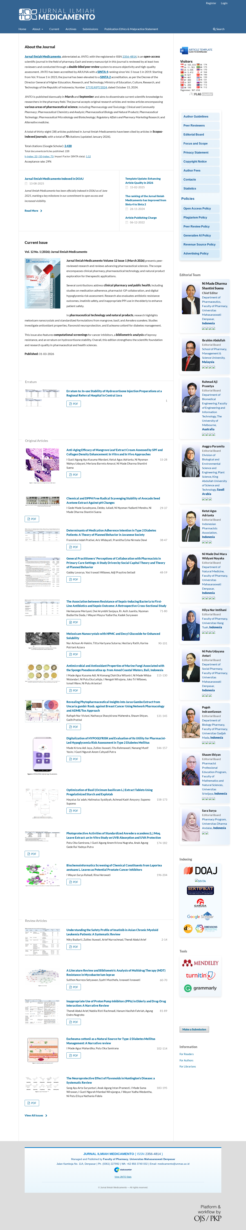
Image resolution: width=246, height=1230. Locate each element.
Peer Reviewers (194, 125)
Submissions (90, 29)
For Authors (186, 1060)
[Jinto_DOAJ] (200, 871)
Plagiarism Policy (195, 217)
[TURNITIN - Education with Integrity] (200, 976)
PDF (75, 403)
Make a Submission (194, 1029)
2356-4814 (129, 56)
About (36, 29)
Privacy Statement (196, 152)
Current (54, 29)
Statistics (190, 188)
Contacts (190, 179)
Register (211, 3)
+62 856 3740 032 (137, 1163)
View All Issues (34, 1115)
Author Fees (192, 170)
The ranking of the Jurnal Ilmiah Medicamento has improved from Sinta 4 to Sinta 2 (145, 200)
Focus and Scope (196, 143)
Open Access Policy (197, 208)
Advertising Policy (196, 253)
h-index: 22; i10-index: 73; (39, 156)
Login (224, 3)
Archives (71, 29)
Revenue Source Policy (200, 244)
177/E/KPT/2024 (96, 87)
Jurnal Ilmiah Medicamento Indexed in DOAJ (54, 178)
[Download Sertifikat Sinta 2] (200, 891)
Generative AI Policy (197, 235)
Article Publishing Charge (141, 217)
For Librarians (188, 1066)
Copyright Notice (195, 161)
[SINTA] (200, 881)
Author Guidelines (196, 116)
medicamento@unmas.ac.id (173, 1163)
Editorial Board (194, 134)
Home (22, 29)
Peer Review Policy (197, 226)
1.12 (88, 156)
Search (220, 29)
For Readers (187, 1054)
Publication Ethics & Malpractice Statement (131, 29)
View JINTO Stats (123, 1177)
